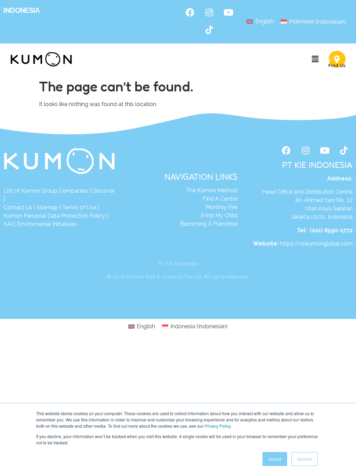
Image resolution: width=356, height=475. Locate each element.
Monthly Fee (221, 207)
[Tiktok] (209, 29)
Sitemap (47, 207)
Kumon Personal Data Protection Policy (54, 215)
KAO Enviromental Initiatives (39, 224)
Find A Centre (220, 198)
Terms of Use (79, 207)
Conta (11, 207)
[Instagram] (209, 12)
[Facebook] (190, 12)
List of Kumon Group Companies (45, 190)
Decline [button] (304, 459)
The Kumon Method (211, 190)
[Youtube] (228, 12)
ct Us (25, 207)
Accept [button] (274, 459)
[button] (315, 59)
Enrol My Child (219, 215)
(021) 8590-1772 (331, 230)
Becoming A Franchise (208, 223)
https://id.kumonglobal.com (316, 243)
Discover (103, 190)
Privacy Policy (217, 426)
